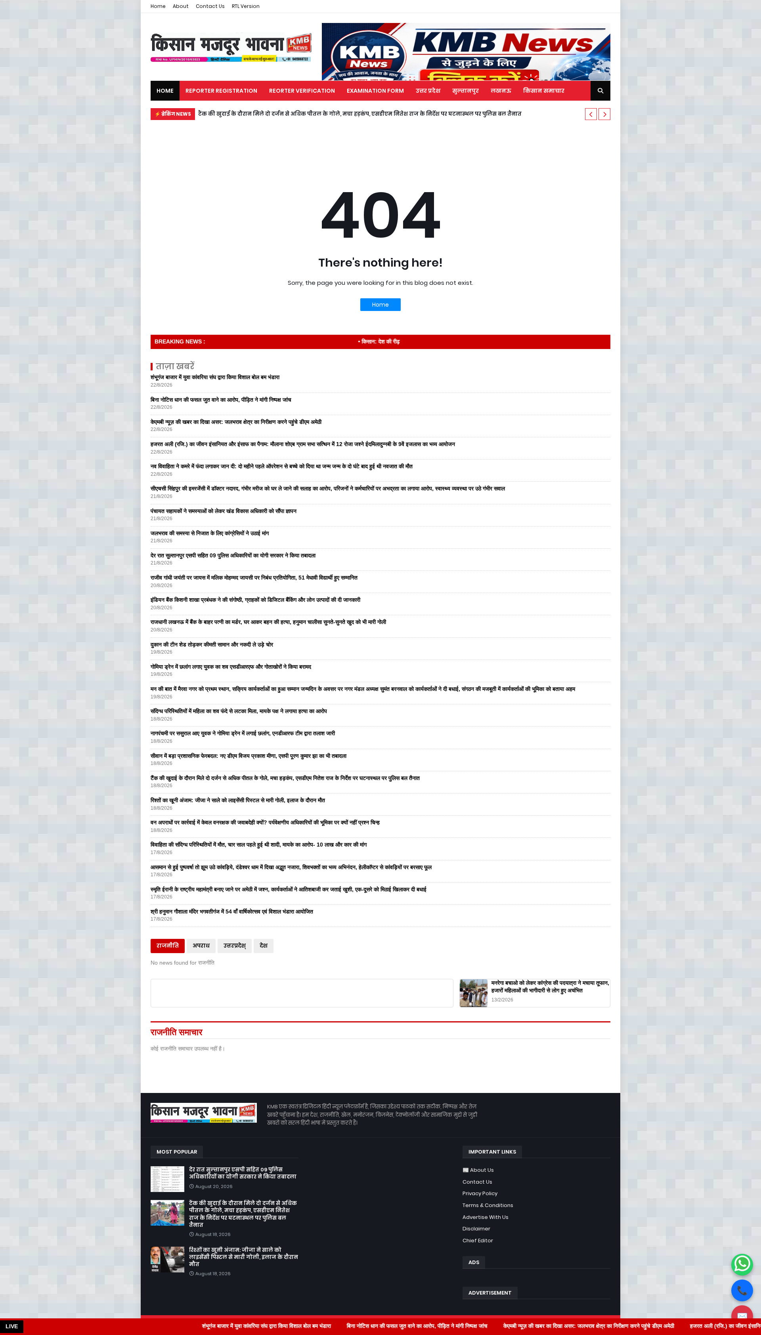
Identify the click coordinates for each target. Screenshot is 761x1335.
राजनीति (168, 946)
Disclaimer (476, 1228)
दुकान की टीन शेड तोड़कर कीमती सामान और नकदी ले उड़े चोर (212, 644)
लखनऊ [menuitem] (501, 91)
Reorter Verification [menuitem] (302, 91)
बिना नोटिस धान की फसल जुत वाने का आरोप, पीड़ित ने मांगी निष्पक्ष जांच (221, 400)
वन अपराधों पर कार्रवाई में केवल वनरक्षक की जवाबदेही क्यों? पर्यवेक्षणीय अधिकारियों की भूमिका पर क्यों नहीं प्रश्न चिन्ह (265, 822)
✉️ (742, 1316)
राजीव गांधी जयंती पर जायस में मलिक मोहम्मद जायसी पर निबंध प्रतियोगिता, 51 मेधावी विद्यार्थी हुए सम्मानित (254, 577)
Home (158, 6)
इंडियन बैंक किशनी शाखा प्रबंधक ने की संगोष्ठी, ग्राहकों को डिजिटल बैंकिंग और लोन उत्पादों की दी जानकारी (255, 600)
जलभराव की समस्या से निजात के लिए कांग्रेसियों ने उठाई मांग (210, 533)
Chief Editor (478, 1240)
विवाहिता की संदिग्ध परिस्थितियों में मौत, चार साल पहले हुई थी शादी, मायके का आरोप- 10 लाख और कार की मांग (259, 844)
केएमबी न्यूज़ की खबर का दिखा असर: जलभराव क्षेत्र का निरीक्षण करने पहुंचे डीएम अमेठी (236, 422)
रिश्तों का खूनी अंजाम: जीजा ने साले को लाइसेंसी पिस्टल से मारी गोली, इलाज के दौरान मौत (305, 114)
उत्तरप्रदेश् (235, 946)
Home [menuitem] (165, 91)
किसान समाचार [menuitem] (543, 91)
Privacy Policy (480, 1193)
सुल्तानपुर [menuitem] (465, 91)
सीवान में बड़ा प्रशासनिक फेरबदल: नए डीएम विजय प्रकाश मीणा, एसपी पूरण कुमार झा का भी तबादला (248, 756)
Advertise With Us (486, 1217)
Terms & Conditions (488, 1205)
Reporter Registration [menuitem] (221, 91)
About (181, 6)
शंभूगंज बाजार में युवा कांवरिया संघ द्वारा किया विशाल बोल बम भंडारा (215, 377)
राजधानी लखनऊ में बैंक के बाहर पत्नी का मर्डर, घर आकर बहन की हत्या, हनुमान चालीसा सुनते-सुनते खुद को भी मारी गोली (268, 622)
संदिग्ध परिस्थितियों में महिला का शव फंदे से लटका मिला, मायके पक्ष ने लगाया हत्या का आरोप (239, 711)
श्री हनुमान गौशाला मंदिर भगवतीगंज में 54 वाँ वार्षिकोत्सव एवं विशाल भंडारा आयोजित (232, 911)
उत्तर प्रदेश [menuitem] (428, 91)
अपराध (201, 946)
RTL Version (246, 6)
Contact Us (210, 6)
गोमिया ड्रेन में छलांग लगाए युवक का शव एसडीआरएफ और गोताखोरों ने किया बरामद (231, 667)
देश (264, 946)
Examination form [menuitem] (375, 91)
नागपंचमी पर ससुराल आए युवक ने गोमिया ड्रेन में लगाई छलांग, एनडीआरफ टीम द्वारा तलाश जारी (243, 733)
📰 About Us (478, 1170)
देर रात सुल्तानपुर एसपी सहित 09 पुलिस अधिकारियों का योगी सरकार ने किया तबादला (233, 555)
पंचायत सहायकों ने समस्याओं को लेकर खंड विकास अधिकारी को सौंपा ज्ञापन (223, 511)
